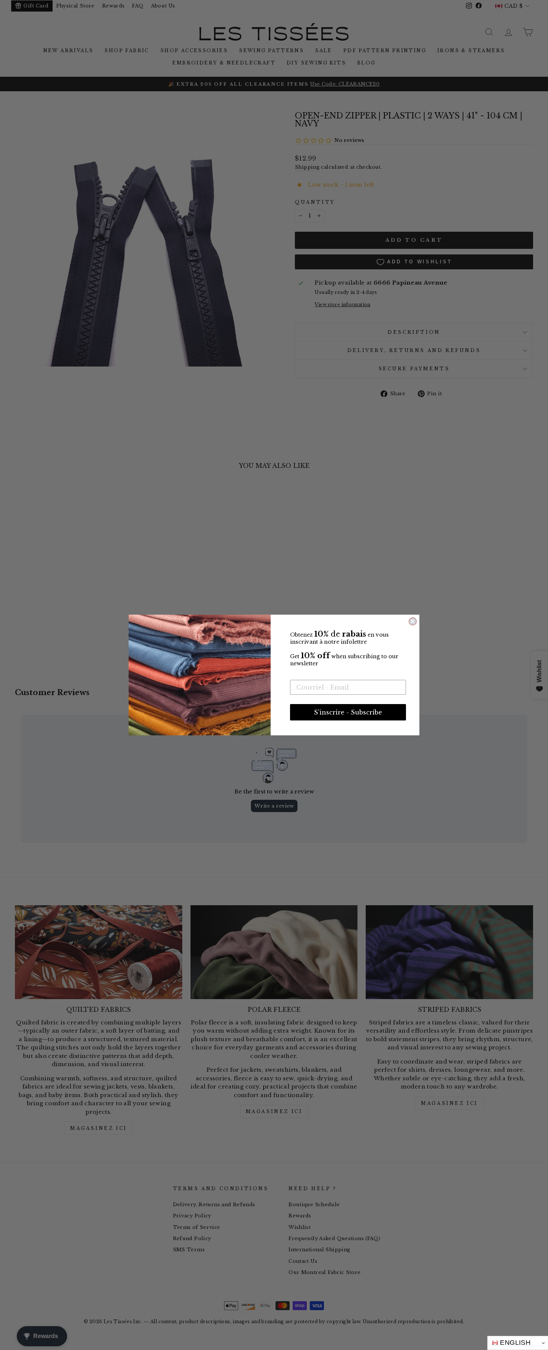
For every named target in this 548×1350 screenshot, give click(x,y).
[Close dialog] (412, 621)
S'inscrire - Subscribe (348, 712)
